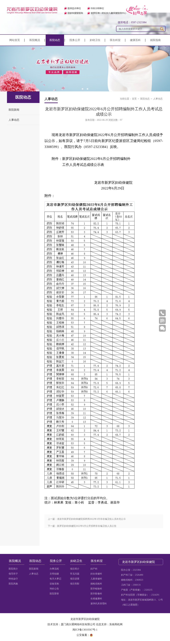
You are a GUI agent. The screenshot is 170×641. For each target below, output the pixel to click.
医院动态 (54, 40)
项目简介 (74, 569)
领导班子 (13, 574)
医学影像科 (96, 593)
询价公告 (54, 588)
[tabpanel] (85, 68)
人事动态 (14, 119)
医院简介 (13, 569)
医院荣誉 (54, 593)
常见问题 (74, 574)
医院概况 (34, 40)
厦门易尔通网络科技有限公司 (78, 624)
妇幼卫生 (95, 40)
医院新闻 (14, 109)
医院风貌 (13, 583)
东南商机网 (116, 624)
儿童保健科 (96, 578)
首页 (134, 99)
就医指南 (155, 40)
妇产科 (93, 569)
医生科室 (115, 40)
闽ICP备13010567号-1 (85, 629)
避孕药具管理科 (98, 603)
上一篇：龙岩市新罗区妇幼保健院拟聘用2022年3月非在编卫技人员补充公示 (87, 519)
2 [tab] (87, 89)
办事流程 (54, 569)
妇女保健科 (96, 574)
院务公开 (75, 40)
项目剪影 (74, 583)
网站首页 (14, 40)
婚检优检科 (96, 583)
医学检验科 (96, 588)
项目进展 (74, 578)
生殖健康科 (96, 598)
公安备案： (83, 635)
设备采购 (54, 583)
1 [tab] (82, 89)
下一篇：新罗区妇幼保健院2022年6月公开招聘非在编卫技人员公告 (82, 526)
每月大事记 (55, 578)
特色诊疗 (13, 578)
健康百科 (135, 40)
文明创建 (54, 574)
